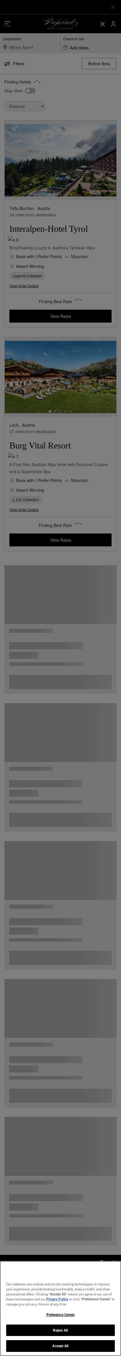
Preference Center (60, 1314)
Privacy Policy (57, 1299)
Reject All (60, 1330)
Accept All (60, 1345)
